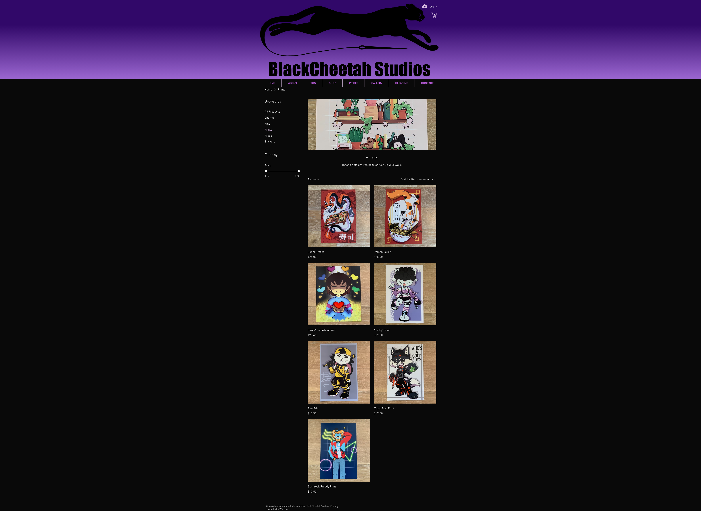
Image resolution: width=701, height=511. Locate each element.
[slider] (266, 171)
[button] (435, 15)
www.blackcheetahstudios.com (285, 506)
